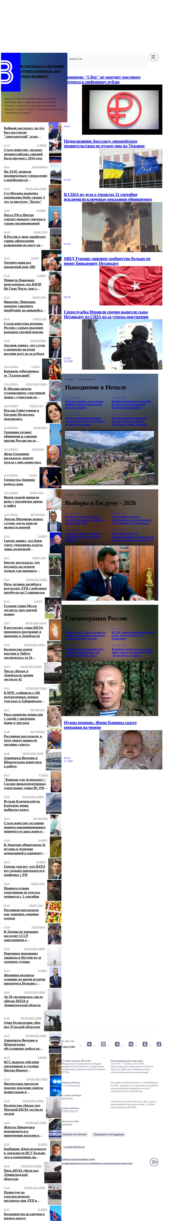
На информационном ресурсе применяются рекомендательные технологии (96, 1163)
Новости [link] (75, 59)
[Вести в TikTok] (159, 1044)
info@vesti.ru (67, 1098)
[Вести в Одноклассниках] (145, 1044)
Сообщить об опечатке (74, 1134)
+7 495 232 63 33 (69, 1111)
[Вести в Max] (103, 1044)
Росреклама (66, 1124)
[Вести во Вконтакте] (131, 1044)
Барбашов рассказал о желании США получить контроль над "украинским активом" (34, 70)
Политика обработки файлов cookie (78, 1159)
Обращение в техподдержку (108, 1134)
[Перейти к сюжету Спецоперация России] (109, 688)
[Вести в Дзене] (89, 1044)
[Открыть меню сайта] (153, 57)
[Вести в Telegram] (117, 1044)
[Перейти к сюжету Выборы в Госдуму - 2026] (109, 573)
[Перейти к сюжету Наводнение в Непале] (109, 457)
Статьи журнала (74, 1147)
